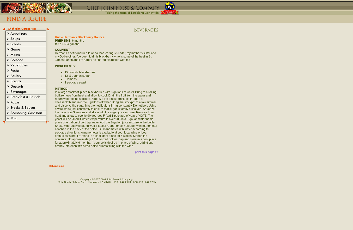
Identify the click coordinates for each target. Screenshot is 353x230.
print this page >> (146, 152)
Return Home (56, 166)
